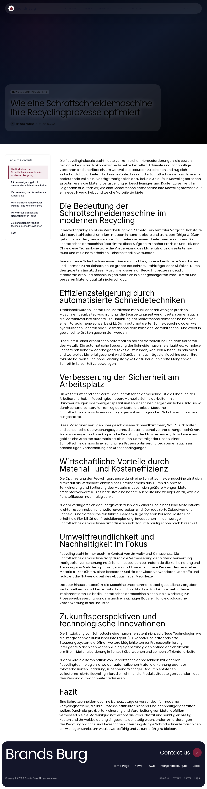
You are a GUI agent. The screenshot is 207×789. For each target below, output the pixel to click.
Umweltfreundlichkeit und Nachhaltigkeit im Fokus (24, 214)
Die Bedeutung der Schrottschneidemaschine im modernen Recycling (26, 172)
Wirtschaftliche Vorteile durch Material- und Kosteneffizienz (27, 204)
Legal (197, 778)
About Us (164, 778)
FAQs (151, 766)
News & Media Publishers (29, 92)
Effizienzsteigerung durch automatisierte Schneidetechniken (29, 184)
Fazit (13, 232)
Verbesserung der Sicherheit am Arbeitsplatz (28, 194)
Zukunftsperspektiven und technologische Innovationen (26, 224)
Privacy (177, 778)
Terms (187, 778)
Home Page (121, 766)
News (138, 766)
